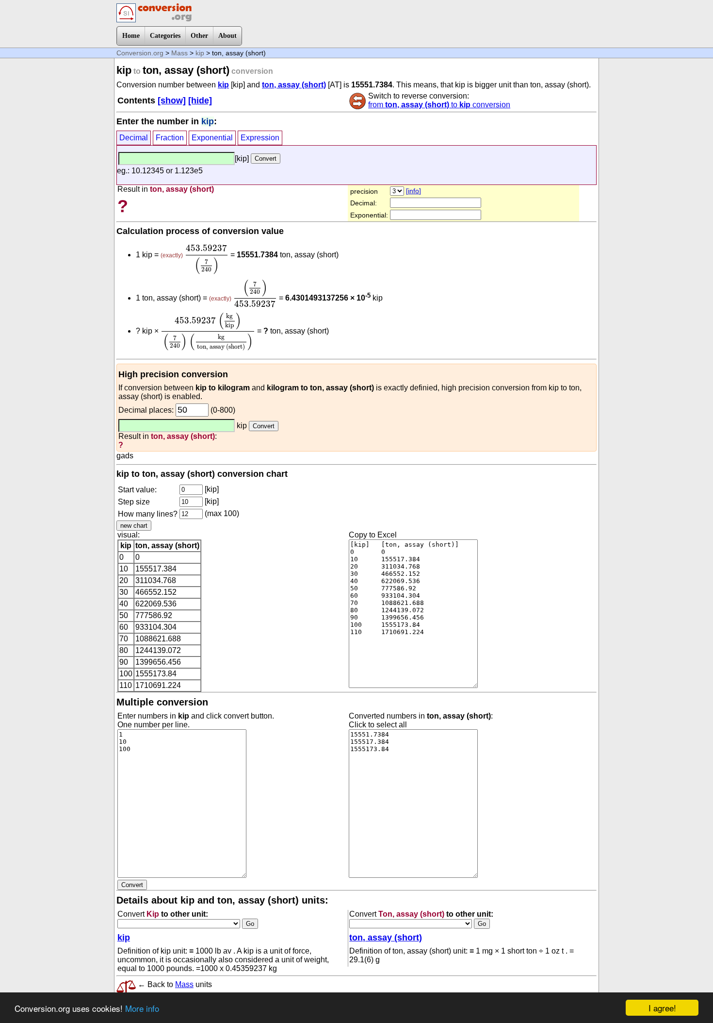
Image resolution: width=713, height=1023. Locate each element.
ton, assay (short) (294, 85)
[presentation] (206, 259)
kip (199, 53)
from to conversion (439, 105)
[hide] (200, 100)
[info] (413, 191)
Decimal (133, 138)
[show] (172, 100)
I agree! (662, 1008)
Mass (179, 53)
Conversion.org (139, 53)
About (227, 35)
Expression (260, 138)
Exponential (212, 138)
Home (131, 35)
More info (142, 1008)
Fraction (170, 138)
